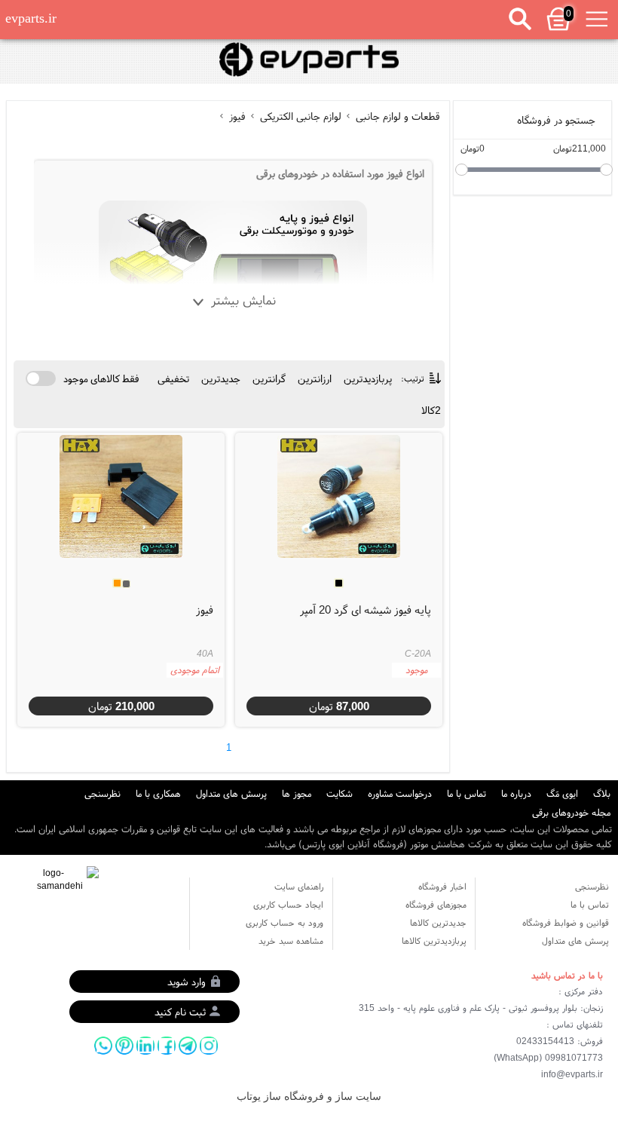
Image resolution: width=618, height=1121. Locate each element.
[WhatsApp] (103, 1046)
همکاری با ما (158, 793)
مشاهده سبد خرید (291, 940)
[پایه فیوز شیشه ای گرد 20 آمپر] (339, 497)
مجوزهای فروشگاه (436, 904)
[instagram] (209, 1046)
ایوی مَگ (562, 793)
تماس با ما (466, 793)
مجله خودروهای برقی (571, 812)
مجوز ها (296, 793)
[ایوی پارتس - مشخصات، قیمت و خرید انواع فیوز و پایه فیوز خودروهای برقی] (308, 60)
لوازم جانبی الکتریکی (300, 116)
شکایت (339, 793)
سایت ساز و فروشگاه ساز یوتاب (309, 1096)
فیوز (237, 116)
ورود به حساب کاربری (284, 922)
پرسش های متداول (231, 793)
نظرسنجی (102, 793)
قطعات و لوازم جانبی (396, 116)
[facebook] (167, 1046)
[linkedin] (145, 1046)
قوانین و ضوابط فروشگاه (565, 922)
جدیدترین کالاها (438, 922)
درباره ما (516, 793)
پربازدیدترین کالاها (434, 940)
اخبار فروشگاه (442, 886)
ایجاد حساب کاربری (288, 904)
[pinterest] (124, 1046)
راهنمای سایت (298, 886)
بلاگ (601, 793)
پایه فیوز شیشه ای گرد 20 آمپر (365, 609)
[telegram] (188, 1046)
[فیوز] (121, 497)
